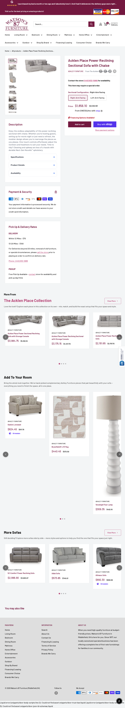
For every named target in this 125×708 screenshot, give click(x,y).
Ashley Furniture (75, 71)
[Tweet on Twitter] (110, 71)
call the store (43, 252)
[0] (105, 24)
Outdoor (26, 42)
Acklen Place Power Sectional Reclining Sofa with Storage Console (24, 334)
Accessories (10, 42)
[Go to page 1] (59, 364)
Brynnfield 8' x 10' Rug (60, 447)
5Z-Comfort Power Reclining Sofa (21, 573)
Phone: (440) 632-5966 (18, 261)
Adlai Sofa (56, 573)
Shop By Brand (42, 42)
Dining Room (52, 35)
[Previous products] (5, 337)
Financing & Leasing (50, 642)
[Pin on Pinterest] (105, 71)
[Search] (91, 24)
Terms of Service (49, 645)
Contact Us (46, 637)
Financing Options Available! (82, 117)
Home (7, 35)
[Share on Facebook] (100, 71)
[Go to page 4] (65, 363)
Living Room (19, 35)
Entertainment (102, 35)
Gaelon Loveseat (14, 425)
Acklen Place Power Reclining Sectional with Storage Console (67, 337)
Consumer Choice (84, 42)
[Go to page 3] (63, 363)
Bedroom (36, 35)
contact (32, 274)
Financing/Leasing (64, 42)
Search (44, 630)
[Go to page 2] (61, 363)
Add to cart (79, 124)
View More (111, 301)
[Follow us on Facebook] (56, 693)
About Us (45, 634)
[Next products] (119, 337)
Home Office (84, 35)
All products (16, 51)
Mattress (68, 35)
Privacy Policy (47, 649)
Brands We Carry (103, 42)
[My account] (100, 24)
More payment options (104, 130)
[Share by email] (114, 71)
